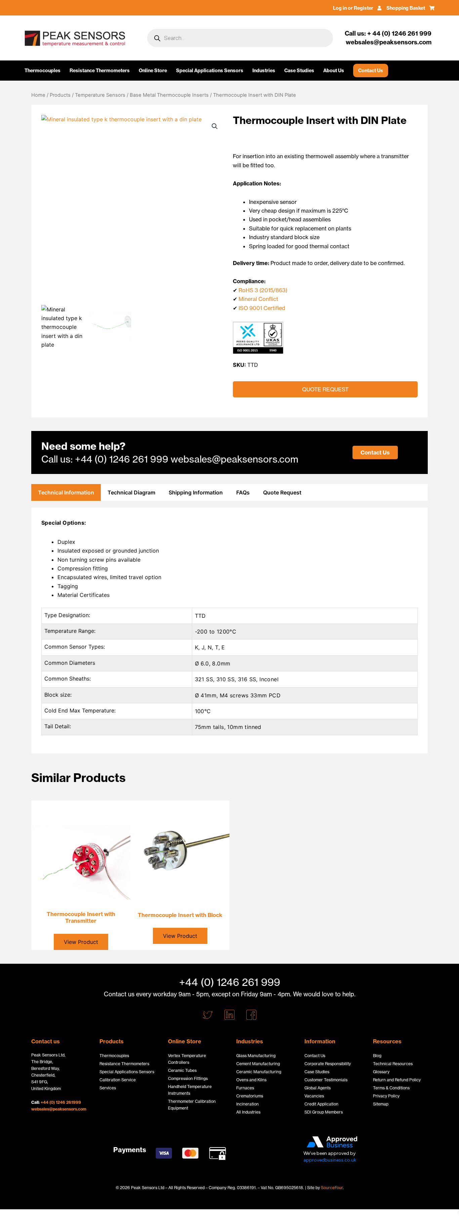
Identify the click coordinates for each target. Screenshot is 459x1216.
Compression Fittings (188, 1078)
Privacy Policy (386, 1095)
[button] (215, 126)
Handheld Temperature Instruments (190, 1090)
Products (60, 95)
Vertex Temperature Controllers (187, 1059)
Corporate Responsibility (327, 1063)
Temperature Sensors (100, 95)
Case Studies (299, 71)
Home (38, 95)
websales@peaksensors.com (58, 1109)
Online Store (153, 71)
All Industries (248, 1112)
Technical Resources (393, 1063)
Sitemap (380, 1103)
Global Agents (317, 1087)
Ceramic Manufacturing (258, 1071)
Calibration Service (117, 1079)
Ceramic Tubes (182, 1070)
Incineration (247, 1103)
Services (107, 1087)
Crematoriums (249, 1095)
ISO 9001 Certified (262, 308)
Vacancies (314, 1095)
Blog (377, 1055)
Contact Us (370, 71)
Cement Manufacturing (258, 1063)
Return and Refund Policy (397, 1079)
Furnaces (245, 1087)
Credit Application (321, 1103)
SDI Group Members (323, 1112)
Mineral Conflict (258, 299)
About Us (333, 71)
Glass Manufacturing (256, 1055)
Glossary (381, 1071)
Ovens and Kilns (251, 1079)
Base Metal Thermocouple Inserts (169, 95)
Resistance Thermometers (100, 71)
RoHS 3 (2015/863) (263, 290)
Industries (263, 71)
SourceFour (332, 1187)
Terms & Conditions (391, 1087)
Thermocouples (42, 71)
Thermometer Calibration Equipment (192, 1105)
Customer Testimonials (325, 1079)
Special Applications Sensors (209, 71)
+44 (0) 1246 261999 (61, 1102)
